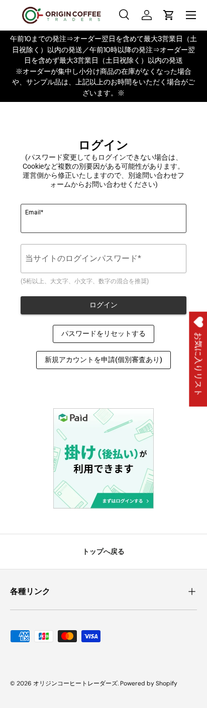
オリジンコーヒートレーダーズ (75, 683)
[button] (169, 15)
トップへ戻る (103, 551)
